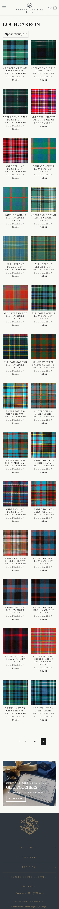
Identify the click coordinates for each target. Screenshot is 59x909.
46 (35, 741)
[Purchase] (29, 783)
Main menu (28, 847)
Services (28, 857)
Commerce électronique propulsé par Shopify (29, 906)
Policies (28, 867)
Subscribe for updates (28, 877)
